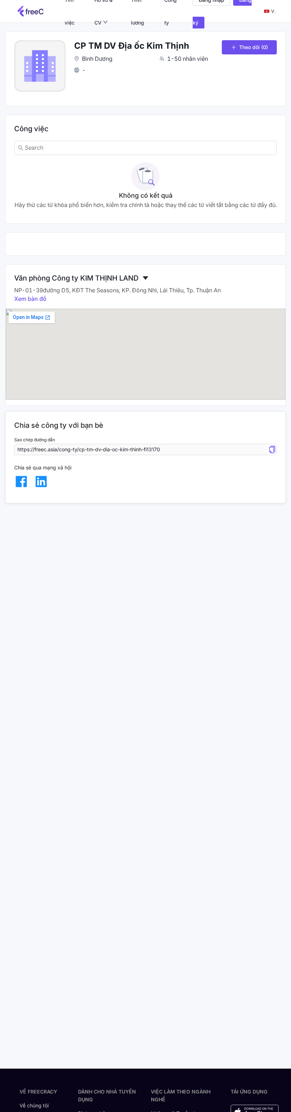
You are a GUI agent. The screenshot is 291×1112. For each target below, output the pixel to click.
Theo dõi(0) (253, 47)
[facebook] (21, 481)
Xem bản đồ (30, 298)
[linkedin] (41, 481)
